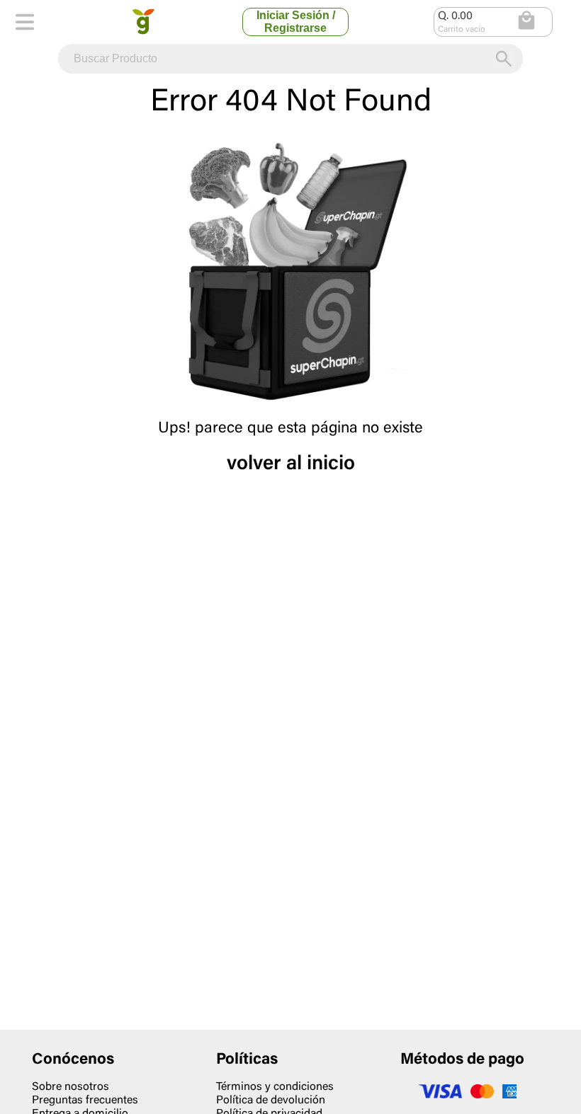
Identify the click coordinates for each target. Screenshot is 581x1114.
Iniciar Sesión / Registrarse (295, 21)
